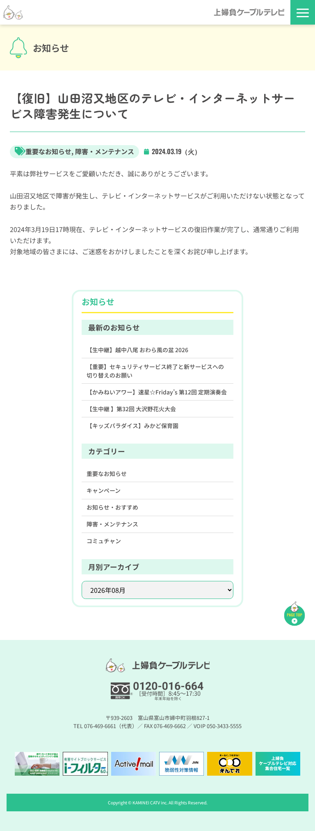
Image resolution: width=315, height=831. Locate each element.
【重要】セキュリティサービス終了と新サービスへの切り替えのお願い (155, 370)
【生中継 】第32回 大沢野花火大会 (131, 409)
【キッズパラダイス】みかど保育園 (132, 425)
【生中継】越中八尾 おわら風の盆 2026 (137, 350)
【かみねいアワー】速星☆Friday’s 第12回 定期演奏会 (157, 392)
